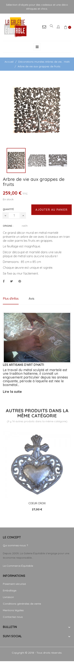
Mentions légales (13, 610)
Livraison (8, 597)
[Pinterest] (19, 281)
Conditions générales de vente (22, 603)
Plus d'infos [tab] (11, 298)
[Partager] (4, 281)
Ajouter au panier (51, 209)
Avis (31, 298)
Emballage (9, 590)
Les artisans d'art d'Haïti (23, 365)
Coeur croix (37, 503)
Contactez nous (13, 617)
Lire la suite (12, 391)
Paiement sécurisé (14, 584)
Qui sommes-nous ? (15, 545)
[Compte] (58, 27)
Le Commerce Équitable (18, 565)
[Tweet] (11, 281)
